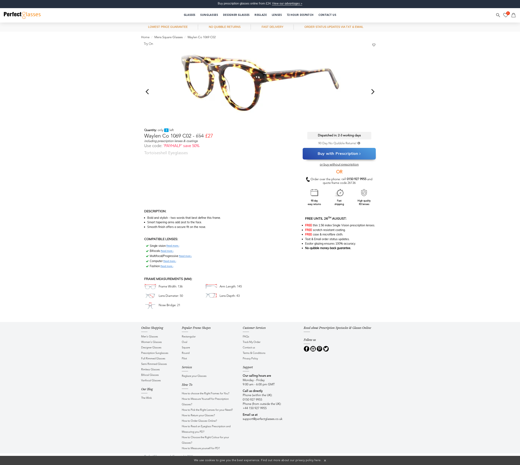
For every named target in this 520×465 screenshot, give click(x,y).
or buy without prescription (339, 164)
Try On (148, 44)
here (317, 460)
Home (145, 37)
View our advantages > (287, 3)
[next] (372, 91)
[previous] (147, 91)
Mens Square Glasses (168, 37)
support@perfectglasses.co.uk (262, 419)
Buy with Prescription (338, 153)
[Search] (498, 15)
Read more (172, 246)
